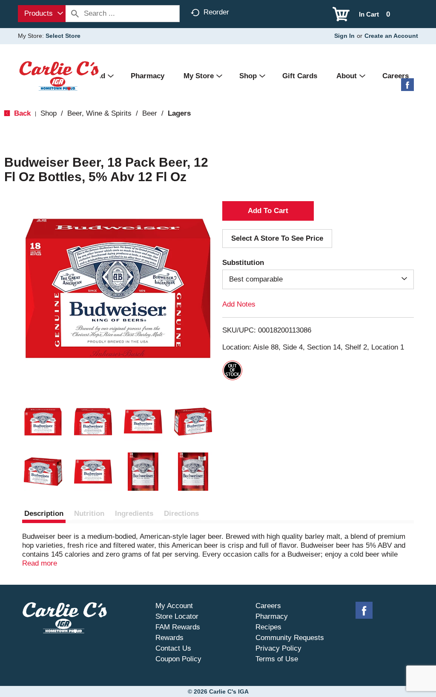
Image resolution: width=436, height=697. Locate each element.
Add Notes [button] (238, 304)
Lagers (179, 113)
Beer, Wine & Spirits (99, 113)
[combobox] (42, 13)
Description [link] (43, 513)
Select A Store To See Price (277, 238)
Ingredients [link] (134, 513)
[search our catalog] (75, 13)
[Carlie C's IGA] (59, 75)
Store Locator (176, 616)
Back (21, 113)
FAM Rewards (177, 627)
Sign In (344, 35)
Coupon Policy (178, 659)
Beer (149, 113)
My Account (174, 606)
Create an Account (391, 35)
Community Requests (289, 638)
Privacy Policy (278, 648)
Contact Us (173, 648)
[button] (43, 422)
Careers (268, 606)
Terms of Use (276, 659)
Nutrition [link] (89, 513)
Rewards (169, 638)
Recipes (268, 627)
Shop (48, 113)
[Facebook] (407, 88)
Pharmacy (271, 616)
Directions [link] (181, 513)
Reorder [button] (216, 12)
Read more (39, 563)
